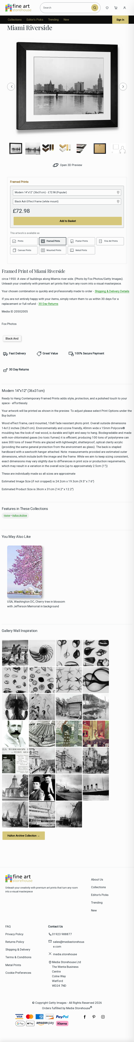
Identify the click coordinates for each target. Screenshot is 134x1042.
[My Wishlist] (107, 8)
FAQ (8, 926)
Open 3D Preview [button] (70, 165)
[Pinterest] (94, 1018)
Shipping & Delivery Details (112, 291)
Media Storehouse (78, 1008)
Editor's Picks (35, 19)
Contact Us (55, 926)
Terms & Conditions (18, 957)
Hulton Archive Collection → (24, 835)
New (66, 19)
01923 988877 (62, 934)
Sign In (120, 19)
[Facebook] (85, 1018)
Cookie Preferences (18, 972)
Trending (53, 19)
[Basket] (116, 8)
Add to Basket (68, 221)
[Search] (94, 7)
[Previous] (11, 86)
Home (7, 515)
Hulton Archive (19, 515)
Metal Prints (13, 965)
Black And (12, 338)
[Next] (123, 86)
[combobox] (66, 8)
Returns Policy (14, 942)
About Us (97, 879)
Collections (15, 19)
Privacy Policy (14, 934)
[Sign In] (125, 8)
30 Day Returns (48, 303)
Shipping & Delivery (17, 949)
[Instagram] (103, 1018)
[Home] (21, 8)
